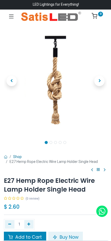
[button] (11, 81)
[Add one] (29, 224)
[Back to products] (98, 169)
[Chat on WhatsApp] (102, 211)
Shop (17, 157)
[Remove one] (9, 224)
